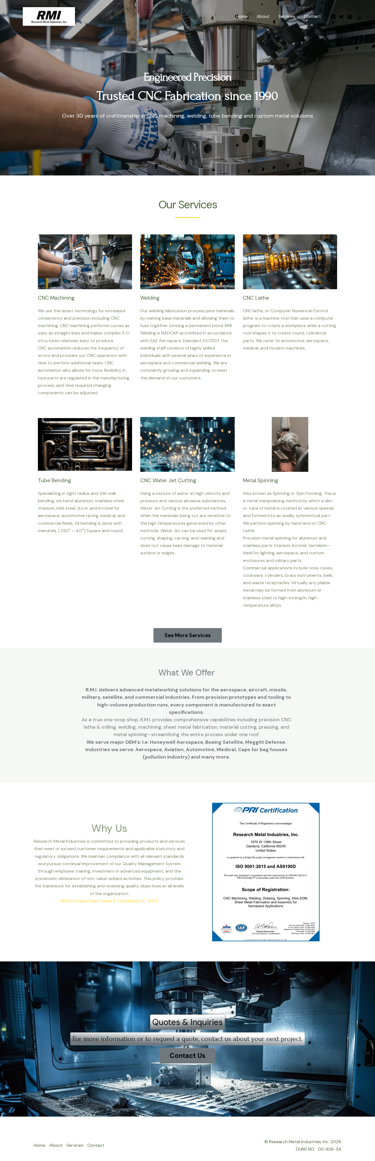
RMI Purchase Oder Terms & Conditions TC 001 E (109, 901)
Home (242, 16)
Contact (312, 16)
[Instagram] (349, 16)
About (263, 16)
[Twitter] (341, 16)
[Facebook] (333, 16)
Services (286, 16)
